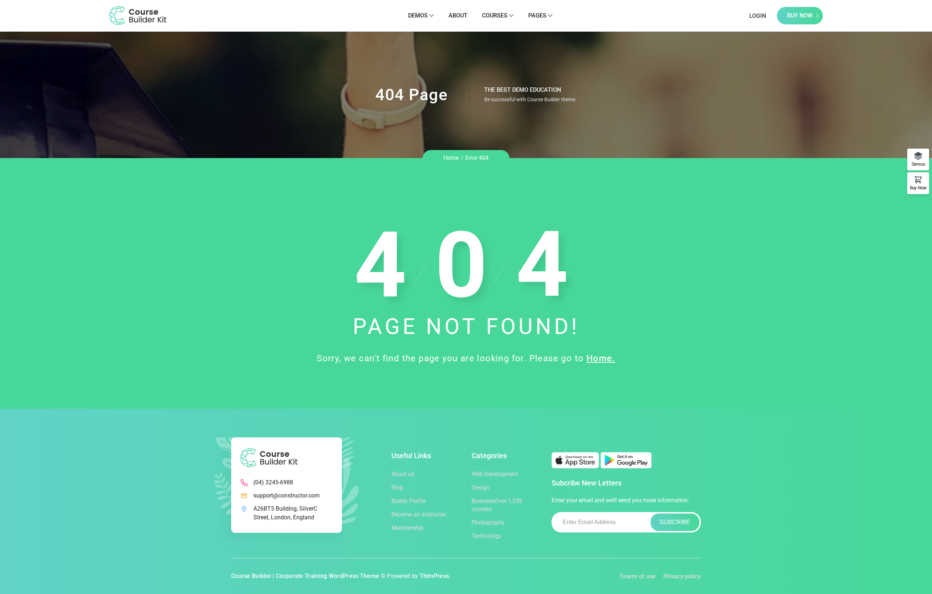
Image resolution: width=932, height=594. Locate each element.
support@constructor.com (286, 495)
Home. (601, 358)
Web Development (494, 474)
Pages (537, 15)
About (458, 15)
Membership (407, 527)
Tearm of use (638, 576)
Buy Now (800, 15)
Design (480, 487)
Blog (397, 487)
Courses (495, 15)
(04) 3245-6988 (273, 482)
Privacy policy (682, 576)
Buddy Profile (408, 500)
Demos (418, 15)
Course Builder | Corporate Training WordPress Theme (305, 576)
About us (402, 474)
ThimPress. (435, 576)
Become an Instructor (418, 514)
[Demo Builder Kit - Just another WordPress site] (137, 15)
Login (757, 15)
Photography (488, 522)
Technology (486, 535)
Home (451, 157)
